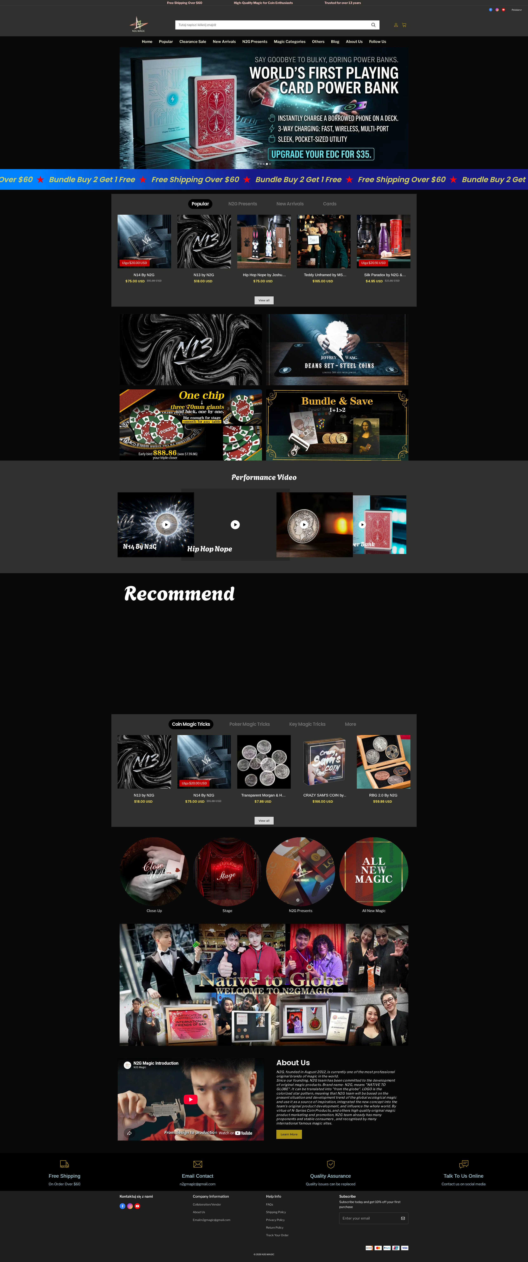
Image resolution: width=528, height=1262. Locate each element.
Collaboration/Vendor (207, 1204)
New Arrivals (224, 41)
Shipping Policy (276, 1212)
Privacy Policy (275, 1220)
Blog (335, 41)
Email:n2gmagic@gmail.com (211, 1220)
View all (264, 300)
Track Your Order (277, 1235)
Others (318, 41)
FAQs (269, 1204)
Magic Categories (289, 41)
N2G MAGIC (268, 1254)
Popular (166, 41)
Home (147, 41)
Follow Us (377, 41)
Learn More (289, 1134)
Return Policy (274, 1227)
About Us (354, 41)
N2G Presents (254, 41)
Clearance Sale (192, 41)
